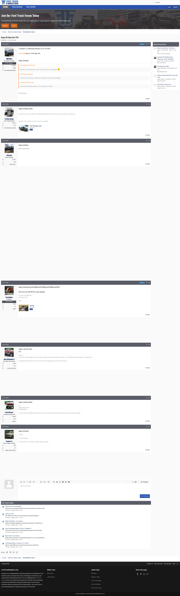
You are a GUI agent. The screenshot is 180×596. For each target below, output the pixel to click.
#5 (149, 344)
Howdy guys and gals (163, 66)
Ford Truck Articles (8, 503)
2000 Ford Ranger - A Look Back (14, 521)
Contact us (150, 563)
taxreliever (9, 412)
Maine (14, 421)
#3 (149, 140)
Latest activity (51, 577)
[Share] (146, 44)
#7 (149, 426)
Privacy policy (167, 563)
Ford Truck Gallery (96, 580)
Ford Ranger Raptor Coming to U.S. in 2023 (16, 543)
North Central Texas (10, 450)
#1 (149, 44)
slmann (9, 155)
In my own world (11, 368)
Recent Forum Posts (160, 44)
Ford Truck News (161, 62)
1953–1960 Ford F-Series (163, 53)
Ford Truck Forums (96, 588)
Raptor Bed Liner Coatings (12, 536)
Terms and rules (158, 563)
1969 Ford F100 (9, 514)
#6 (149, 397)
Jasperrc (9, 441)
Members (94, 573)
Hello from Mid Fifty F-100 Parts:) (166, 48)
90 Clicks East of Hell (10, 128)
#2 (149, 104)
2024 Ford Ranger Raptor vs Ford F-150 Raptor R (18, 528)
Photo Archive (31, 7)
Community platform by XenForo (90, 593)
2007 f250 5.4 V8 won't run (164, 84)
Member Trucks (95, 577)
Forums (5, 7)
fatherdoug (9, 118)
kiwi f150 (22, 53)
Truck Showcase (17, 7)
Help (174, 563)
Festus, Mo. (13, 164)
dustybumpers (9, 359)
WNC (14, 309)
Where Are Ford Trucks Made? (13, 506)
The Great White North (10, 70)
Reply (148, 98)
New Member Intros (162, 71)
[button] (21, 481)
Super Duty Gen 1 (161, 81)
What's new (51, 570)
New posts (50, 573)
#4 (149, 282)
